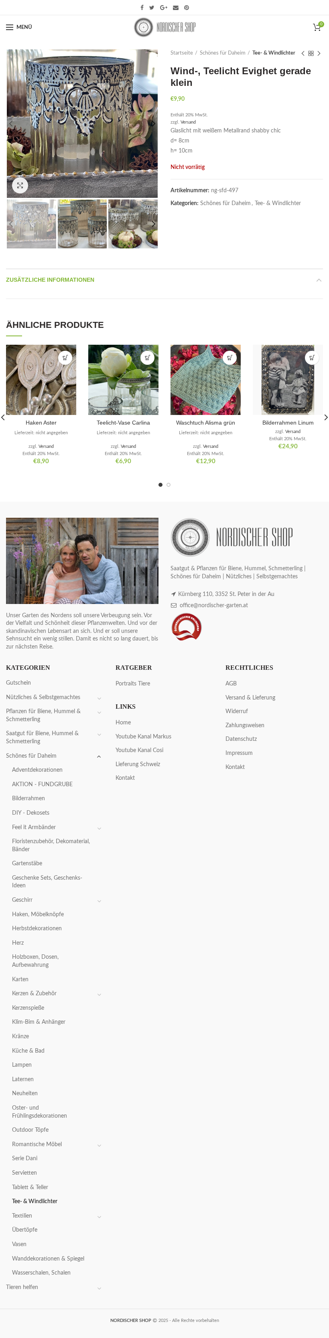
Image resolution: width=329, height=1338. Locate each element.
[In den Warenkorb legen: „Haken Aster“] (65, 358)
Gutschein (18, 683)
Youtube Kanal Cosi (139, 750)
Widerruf (236, 711)
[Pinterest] (186, 7)
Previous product (303, 53)
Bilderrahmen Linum (288, 422)
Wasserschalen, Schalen (41, 1273)
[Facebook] (142, 7)
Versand (188, 122)
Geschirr (22, 900)
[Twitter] (151, 7)
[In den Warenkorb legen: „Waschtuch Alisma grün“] (230, 358)
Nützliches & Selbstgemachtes (43, 697)
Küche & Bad (28, 1051)
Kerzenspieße (28, 1008)
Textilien (22, 1216)
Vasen (19, 1244)
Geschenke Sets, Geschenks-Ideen (47, 882)
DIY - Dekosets (30, 813)
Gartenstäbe (27, 863)
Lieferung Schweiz (138, 764)
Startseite (182, 53)
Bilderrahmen (28, 798)
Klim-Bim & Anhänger (38, 1022)
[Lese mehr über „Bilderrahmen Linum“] (312, 358)
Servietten (24, 1173)
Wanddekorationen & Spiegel (48, 1259)
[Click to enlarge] (20, 185)
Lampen (22, 1065)
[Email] (175, 7)
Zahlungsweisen (244, 725)
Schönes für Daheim (223, 53)
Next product (319, 53)
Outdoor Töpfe (30, 1130)
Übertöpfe (24, 1230)
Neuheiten (25, 1093)
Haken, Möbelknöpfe (38, 914)
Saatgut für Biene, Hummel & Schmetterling (42, 737)
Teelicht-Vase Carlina (123, 422)
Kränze (20, 1036)
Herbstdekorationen (37, 928)
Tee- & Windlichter (273, 53)
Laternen (23, 1079)
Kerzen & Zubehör (34, 993)
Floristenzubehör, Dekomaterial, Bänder (51, 845)
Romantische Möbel (37, 1144)
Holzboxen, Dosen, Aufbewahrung (35, 961)
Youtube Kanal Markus (143, 737)
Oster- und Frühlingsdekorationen (39, 1112)
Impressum (239, 753)
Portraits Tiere (133, 684)
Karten (20, 979)
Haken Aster (41, 422)
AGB (231, 684)
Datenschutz (241, 739)
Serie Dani (24, 1158)
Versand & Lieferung (250, 698)
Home (123, 723)
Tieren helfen (22, 1287)
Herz (18, 943)
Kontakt (125, 778)
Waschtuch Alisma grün (205, 422)
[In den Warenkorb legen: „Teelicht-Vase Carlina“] (147, 358)
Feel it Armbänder (34, 827)
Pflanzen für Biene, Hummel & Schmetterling (43, 715)
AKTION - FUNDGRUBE (42, 784)
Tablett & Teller (30, 1187)
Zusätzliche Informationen (50, 280)
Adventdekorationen (37, 770)
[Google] (163, 7)
